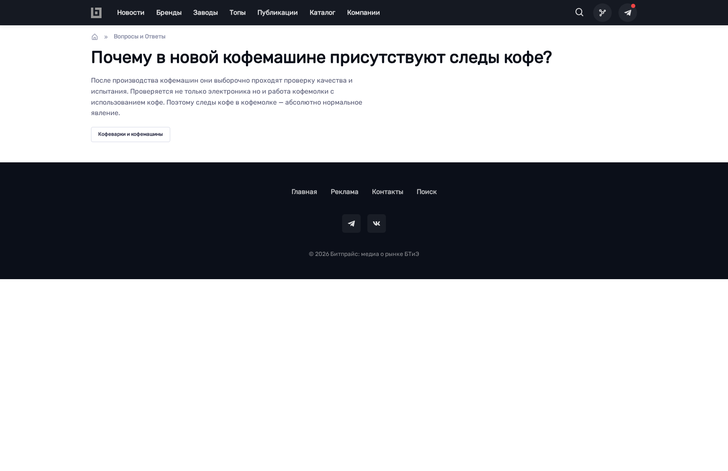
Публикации (277, 12)
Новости (131, 12)
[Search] (580, 12)
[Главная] (95, 36)
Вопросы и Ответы (140, 36)
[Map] (602, 12)
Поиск (427, 192)
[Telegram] (627, 12)
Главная (304, 192)
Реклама (345, 192)
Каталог (322, 12)
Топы (238, 12)
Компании (363, 12)
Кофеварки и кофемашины (130, 134)
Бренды (169, 12)
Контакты (387, 192)
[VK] (376, 223)
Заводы (205, 12)
